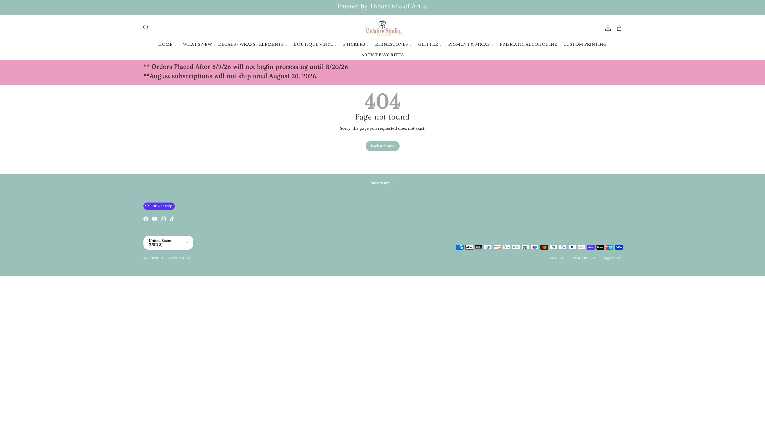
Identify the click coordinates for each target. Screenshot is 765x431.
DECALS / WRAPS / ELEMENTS (251, 44)
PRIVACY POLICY (583, 258)
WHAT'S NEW (197, 44)
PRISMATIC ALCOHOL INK (528, 44)
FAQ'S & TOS (612, 258)
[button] (619, 28)
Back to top (380, 183)
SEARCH (556, 258)
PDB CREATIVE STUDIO (173, 258)
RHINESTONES (391, 44)
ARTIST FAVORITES (382, 55)
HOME (165, 44)
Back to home (382, 146)
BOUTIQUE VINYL (313, 44)
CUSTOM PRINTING (585, 44)
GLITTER (428, 44)
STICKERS (354, 44)
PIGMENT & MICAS (469, 44)
